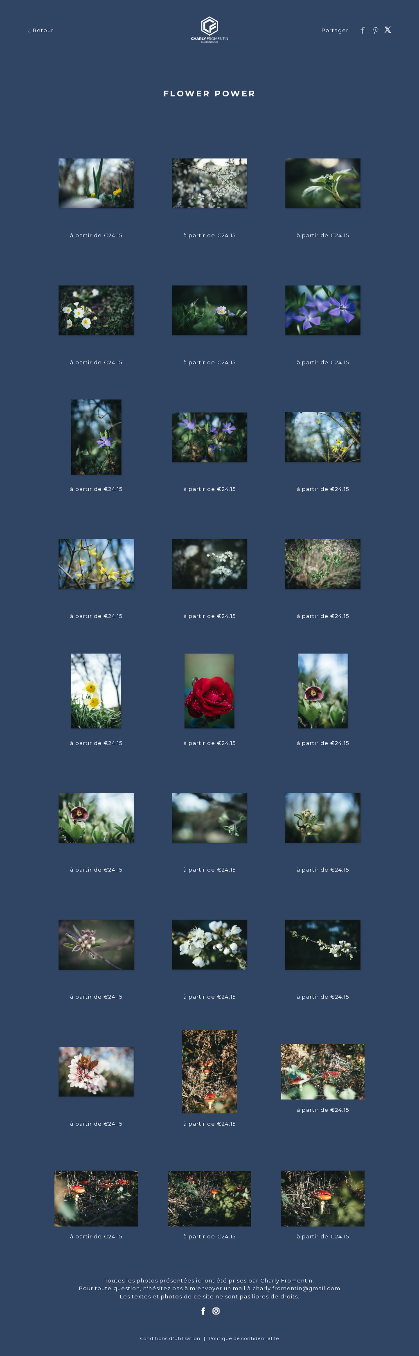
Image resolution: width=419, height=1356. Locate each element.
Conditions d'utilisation (170, 1338)
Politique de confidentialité (244, 1338)
